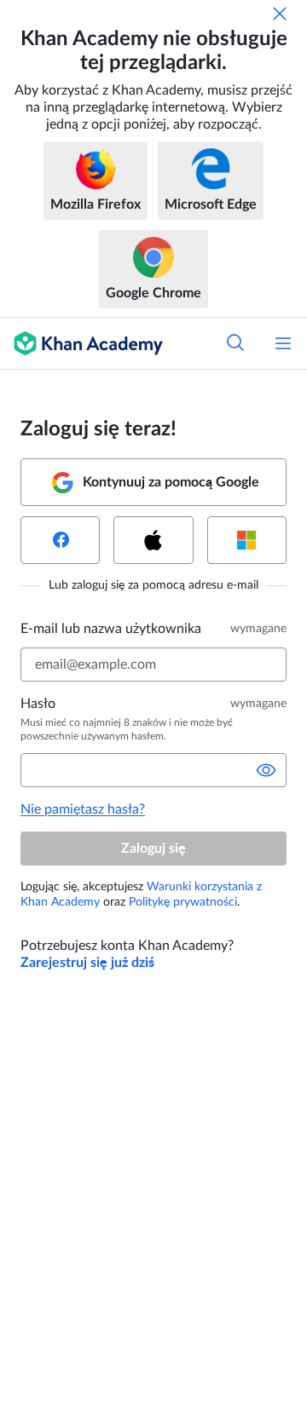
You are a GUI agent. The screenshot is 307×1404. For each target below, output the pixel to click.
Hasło (37, 704)
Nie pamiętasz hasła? (82, 809)
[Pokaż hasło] (266, 770)
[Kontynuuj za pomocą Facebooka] (60, 540)
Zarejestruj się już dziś (87, 963)
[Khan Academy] (81, 343)
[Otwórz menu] (283, 343)
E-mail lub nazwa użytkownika (110, 629)
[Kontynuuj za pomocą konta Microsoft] (247, 540)
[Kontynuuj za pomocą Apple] (153, 540)
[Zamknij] (279, 13)
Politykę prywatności (183, 902)
